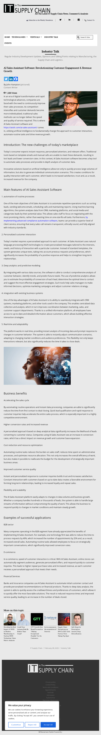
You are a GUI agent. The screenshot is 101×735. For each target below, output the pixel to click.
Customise (16, 725)
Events (8, 43)
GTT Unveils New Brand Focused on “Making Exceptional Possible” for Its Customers (37, 632)
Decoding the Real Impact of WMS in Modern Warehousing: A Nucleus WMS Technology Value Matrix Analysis (10, 634)
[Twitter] (60, 20)
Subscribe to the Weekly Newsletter (41, 20)
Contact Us (90, 20)
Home (7, 37)
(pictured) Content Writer (17, 86)
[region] (32, 715)
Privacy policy (51, 682)
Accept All (48, 725)
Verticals (35, 37)
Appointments (50, 690)
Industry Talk (51, 37)
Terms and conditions (50, 687)
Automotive (50, 698)
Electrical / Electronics (50, 700)
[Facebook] (79, 20)
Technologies (18, 37)
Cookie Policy (50, 685)
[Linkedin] (11, 79)
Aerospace (50, 695)
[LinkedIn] (70, 20)
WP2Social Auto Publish (46, 732)
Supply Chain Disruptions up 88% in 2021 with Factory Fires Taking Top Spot (64, 631)
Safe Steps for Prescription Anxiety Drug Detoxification (76, 630)
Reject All (32, 725)
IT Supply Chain (36, 648)
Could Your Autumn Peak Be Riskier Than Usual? (22, 630)
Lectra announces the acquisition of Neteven (50, 629)
